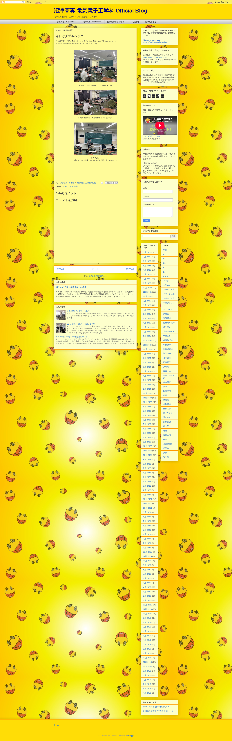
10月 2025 (147, 296)
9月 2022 (147, 459)
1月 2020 (147, 600)
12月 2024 (147, 340)
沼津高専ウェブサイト (116, 22)
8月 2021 (147, 517)
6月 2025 (147, 314)
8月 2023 (147, 411)
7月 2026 (147, 257)
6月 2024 (147, 367)
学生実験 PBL (169, 331)
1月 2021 (147, 547)
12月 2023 (147, 393)
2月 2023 (147, 437)
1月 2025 (147, 336)
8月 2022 (147, 464)
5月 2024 (147, 371)
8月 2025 (147, 305)
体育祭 (166, 400)
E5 (164, 272)
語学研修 (167, 353)
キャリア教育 (169, 289)
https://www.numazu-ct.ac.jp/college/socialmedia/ (155, 41)
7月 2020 (147, 574)
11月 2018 (147, 662)
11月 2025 (147, 292)
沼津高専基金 (150, 22)
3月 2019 (147, 644)
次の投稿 (60, 269)
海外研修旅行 (169, 323)
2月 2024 (147, 384)
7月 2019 (147, 627)
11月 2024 (147, 345)
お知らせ (167, 285)
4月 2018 (147, 693)
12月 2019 (147, 605)
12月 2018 (147, 658)
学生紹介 (167, 336)
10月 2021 (147, 508)
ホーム (95, 269)
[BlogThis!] (109, 182)
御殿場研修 (168, 349)
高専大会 (167, 371)
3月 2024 (147, 380)
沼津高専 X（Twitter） (67, 22)
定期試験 (167, 422)
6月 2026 (147, 261)
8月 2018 (147, 675)
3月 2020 (147, 592)
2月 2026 (147, 279)
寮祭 (165, 453)
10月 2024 (147, 349)
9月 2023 (147, 406)
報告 (76, 186)
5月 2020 (147, 583)
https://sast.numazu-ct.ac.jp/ (155, 57)
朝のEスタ (167, 413)
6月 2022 (147, 473)
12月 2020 (147, 552)
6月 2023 (147, 420)
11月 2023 (147, 398)
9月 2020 (147, 565)
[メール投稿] (102, 183)
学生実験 (167, 327)
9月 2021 (147, 512)
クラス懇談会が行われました (78, 311)
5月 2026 (147, 266)
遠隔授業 (167, 318)
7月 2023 (147, 415)
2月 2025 (147, 332)
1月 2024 (147, 389)
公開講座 (167, 358)
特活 (165, 431)
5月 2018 (147, 688)
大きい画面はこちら (151, 136)
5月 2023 (147, 424)
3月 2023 (147, 433)
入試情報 (135, 22)
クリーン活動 (169, 294)
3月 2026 (147, 274)
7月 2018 (147, 680)
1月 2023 (147, 442)
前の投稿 (130, 269)
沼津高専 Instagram (92, 22)
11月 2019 (147, 609)
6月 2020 (147, 578)
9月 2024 (147, 354)
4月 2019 (147, 640)
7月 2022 (147, 468)
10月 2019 (147, 614)
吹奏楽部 (167, 391)
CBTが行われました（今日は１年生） (82, 324)
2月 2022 (147, 490)
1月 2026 (147, 283)
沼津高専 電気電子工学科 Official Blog (100, 11)
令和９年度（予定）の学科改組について (71, 337)
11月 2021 (147, 503)
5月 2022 (147, 477)
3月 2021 (147, 539)
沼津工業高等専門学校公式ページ (157, 707)
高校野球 (167, 362)
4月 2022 (147, 481)
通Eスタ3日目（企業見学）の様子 (71, 287)
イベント (167, 281)
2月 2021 (147, 543)
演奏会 (166, 314)
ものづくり (168, 309)
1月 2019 (147, 653)
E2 (63, 186)
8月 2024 (147, 358)
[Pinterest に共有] (116, 182)
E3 (164, 263)
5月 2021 (147, 530)
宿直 (165, 387)
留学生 (166, 448)
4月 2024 (147, 376)
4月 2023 (147, 428)
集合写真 (167, 382)
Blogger (131, 736)
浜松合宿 (167, 435)
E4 (66, 186)
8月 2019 (147, 622)
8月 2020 (147, 570)
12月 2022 (147, 446)
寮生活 (166, 457)
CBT (165, 250)
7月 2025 (147, 310)
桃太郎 (166, 426)
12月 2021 (147, 499)
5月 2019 (147, 636)
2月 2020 (147, 596)
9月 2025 (147, 301)
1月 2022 (147, 495)
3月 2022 (147, 486)
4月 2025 (147, 323)
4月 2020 (147, 587)
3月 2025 (147, 327)
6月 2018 (147, 684)
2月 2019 (147, 649)
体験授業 (167, 404)
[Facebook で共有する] (114, 182)
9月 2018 (147, 671)
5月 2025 (147, 318)
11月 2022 (147, 450)
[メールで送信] (106, 182)
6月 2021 (147, 525)
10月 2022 (147, 455)
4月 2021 (147, 534)
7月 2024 (147, 362)
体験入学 (167, 409)
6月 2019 (147, 631)
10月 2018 (147, 666)
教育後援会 (168, 340)
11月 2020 (147, 556)
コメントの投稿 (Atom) (97, 276)
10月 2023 (147, 402)
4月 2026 (147, 270)
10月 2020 (147, 561)
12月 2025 (147, 288)
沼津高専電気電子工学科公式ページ (158, 711)
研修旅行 (167, 345)
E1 (164, 254)
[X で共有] (111, 182)
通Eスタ (166, 417)
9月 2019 (147, 618)
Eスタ (70, 186)
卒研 (165, 395)
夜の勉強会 (168, 444)
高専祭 (166, 367)
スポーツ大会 (169, 298)
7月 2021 (147, 521)
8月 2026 (147, 252)
